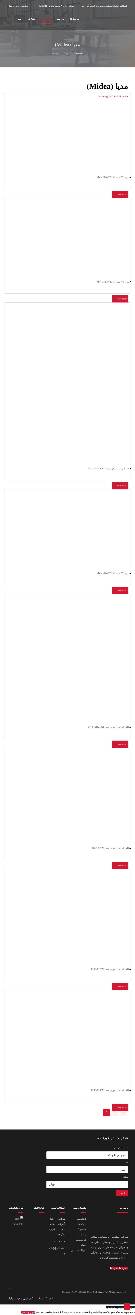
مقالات (82, 1234)
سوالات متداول (78, 1250)
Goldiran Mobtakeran (94, 1292)
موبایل (125, 1177)
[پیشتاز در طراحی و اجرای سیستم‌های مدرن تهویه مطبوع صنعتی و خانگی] (114, 20)
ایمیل (126, 1162)
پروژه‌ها (82, 1224)
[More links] (11, 20)
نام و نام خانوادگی (121, 1148)
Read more (122, 194)
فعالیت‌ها (81, 1218)
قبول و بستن (28, 1312)
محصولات (81, 1229)
